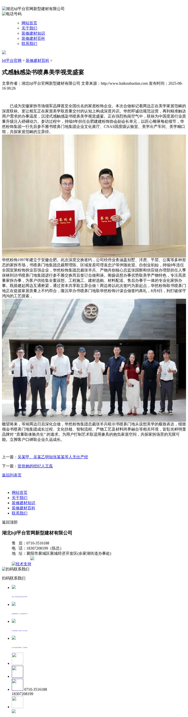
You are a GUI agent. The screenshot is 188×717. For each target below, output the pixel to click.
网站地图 (21, 559)
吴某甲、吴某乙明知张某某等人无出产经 (53, 457)
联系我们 (29, 43)
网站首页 (29, 23)
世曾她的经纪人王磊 (35, 466)
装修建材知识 (33, 33)
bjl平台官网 (12, 60)
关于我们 (29, 28)
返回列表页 (12, 475)
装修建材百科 (33, 38)
